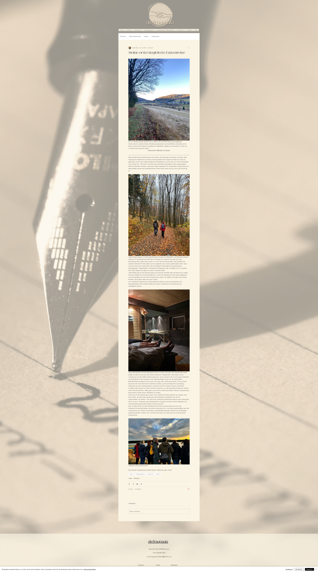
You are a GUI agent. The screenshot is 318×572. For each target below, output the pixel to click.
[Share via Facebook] (129, 484)
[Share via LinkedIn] (137, 484)
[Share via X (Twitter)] (133, 484)
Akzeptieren (309, 569)
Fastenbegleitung (140, 474)
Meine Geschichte (135, 36)
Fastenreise (155, 36)
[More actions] (189, 48)
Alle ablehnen (299, 569)
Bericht (158, 474)
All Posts (123, 36)
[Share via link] (141, 484)
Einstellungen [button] (289, 569)
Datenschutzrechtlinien (90, 569)
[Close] (316, 569)
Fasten (146, 36)
